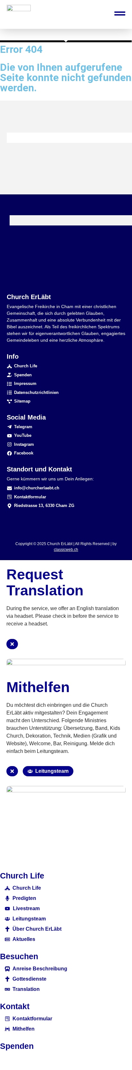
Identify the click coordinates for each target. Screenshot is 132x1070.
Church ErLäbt (29, 296)
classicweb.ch (66, 549)
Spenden (17, 1045)
